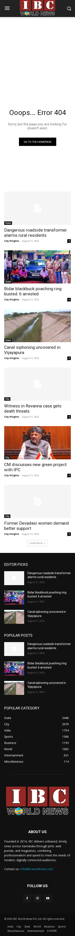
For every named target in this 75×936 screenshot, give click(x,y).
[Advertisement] (37, 56)
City (7, 398)
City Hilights (11, 240)
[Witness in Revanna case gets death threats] (37, 384)
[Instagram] (37, 898)
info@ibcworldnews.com (36, 869)
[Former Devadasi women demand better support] (37, 501)
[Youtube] (48, 898)
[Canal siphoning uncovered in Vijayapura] (37, 325)
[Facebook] (27, 898)
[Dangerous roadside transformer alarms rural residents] (37, 208)
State (8, 223)
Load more (36, 543)
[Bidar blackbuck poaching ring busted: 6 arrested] (37, 267)
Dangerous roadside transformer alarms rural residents (35, 233)
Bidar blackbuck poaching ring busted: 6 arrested (32, 291)
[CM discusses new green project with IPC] (37, 442)
